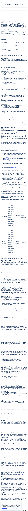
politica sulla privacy (18, 455)
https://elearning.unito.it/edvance (8, 162)
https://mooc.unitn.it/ (10, 164)
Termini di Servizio (3, 11)
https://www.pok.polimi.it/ (22, 152)
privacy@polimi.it (18, 310)
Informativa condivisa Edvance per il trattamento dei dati (8, 9)
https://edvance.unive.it (7, 159)
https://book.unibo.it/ (14, 167)
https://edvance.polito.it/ (5, 157)
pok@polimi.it (10, 344)
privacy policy (20, 401)
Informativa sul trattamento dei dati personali (6, 8)
